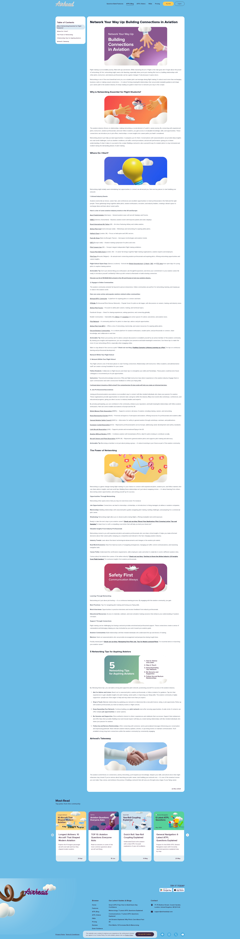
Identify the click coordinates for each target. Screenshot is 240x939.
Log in (179, 3)
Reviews (95, 925)
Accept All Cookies (144, 934)
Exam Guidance (97, 928)
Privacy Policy (60, 934)
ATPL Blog (130, 4)
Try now (168, 3)
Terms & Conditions (72, 934)
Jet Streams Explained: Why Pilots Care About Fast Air (126, 921)
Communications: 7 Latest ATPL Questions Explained (124, 915)
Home (94, 905)
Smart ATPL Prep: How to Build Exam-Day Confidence (123, 906)
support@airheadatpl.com (163, 912)
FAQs (150, 4)
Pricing (157, 4)
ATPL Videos (141, 4)
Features (95, 908)
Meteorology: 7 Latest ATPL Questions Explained (126, 910)
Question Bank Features (115, 4)
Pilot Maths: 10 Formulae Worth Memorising (124, 925)
